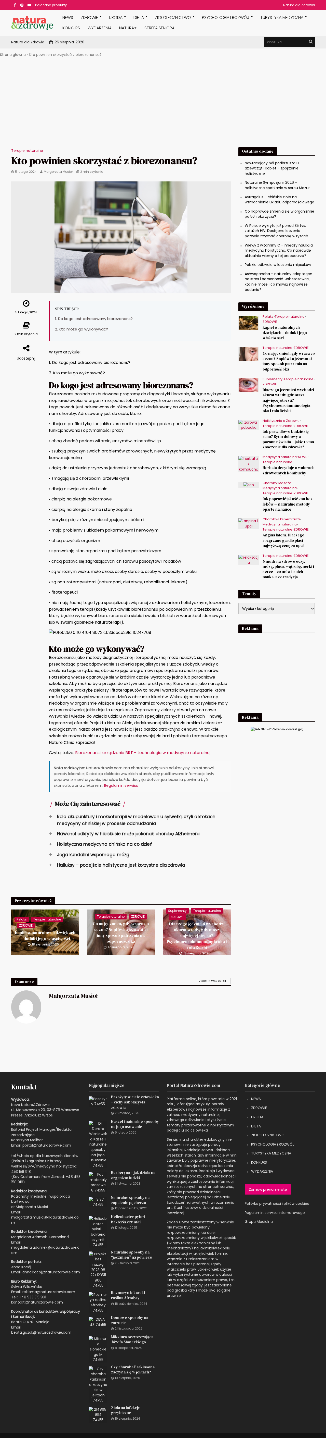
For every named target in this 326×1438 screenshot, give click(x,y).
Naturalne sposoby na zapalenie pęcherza (130, 1200)
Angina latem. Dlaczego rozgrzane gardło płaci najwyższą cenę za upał (283, 540)
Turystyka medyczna (281, 17)
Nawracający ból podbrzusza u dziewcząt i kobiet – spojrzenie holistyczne (272, 168)
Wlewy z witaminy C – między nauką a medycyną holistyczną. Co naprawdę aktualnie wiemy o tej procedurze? (279, 250)
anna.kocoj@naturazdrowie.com (51, 1272)
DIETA (138, 17)
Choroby (270, 483)
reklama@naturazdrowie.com (48, 1291)
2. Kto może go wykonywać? (81, 329)
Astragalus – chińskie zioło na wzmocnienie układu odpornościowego (279, 199)
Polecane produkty (51, 5)
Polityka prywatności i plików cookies (277, 1203)
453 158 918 (21, 1171)
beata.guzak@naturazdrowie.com (41, 1332)
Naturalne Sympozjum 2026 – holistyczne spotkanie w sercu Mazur (277, 185)
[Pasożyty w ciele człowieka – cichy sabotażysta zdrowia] (98, 1101)
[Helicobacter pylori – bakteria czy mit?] (98, 1231)
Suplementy (177, 910)
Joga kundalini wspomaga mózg (89, 854)
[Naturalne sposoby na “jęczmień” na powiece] (98, 1269)
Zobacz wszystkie (213, 981)
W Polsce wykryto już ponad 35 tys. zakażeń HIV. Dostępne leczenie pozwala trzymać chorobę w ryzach (276, 231)
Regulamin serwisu (121, 785)
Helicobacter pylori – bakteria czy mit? (129, 1219)
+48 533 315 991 (32, 1297)
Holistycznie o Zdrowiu (281, 421)
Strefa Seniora (159, 28)
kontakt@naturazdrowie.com (37, 1302)
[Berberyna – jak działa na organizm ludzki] (98, 1182)
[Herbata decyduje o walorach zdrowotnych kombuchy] (248, 463)
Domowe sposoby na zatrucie (129, 1320)
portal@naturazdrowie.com (46, 1145)
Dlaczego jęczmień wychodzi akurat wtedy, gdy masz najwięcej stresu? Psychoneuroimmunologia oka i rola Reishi (197, 935)
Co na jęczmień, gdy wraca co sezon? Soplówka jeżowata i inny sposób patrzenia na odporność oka (121, 932)
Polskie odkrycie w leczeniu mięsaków (278, 264)
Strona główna (13, 54)
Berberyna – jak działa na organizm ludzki (133, 1175)
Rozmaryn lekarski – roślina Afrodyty (129, 1295)
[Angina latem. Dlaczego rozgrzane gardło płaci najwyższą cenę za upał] (248, 523)
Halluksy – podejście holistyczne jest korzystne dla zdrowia (117, 865)
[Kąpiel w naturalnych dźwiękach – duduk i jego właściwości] (248, 322)
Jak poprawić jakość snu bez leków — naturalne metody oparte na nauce (288, 504)
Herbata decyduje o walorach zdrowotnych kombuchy (289, 470)
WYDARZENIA (100, 28)
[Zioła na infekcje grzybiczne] (98, 1414)
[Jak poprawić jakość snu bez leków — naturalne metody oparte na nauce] (248, 484)
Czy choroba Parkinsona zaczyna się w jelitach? (133, 1370)
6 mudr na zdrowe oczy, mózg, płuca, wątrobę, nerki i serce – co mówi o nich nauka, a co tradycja (288, 569)
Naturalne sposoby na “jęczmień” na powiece (131, 1255)
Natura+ (128, 28)
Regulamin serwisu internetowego (275, 1212)
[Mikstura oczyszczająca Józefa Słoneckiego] (98, 1348)
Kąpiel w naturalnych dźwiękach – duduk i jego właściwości (45, 935)
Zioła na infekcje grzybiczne (125, 1410)
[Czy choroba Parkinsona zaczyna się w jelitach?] (98, 1384)
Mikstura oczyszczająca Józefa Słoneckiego (132, 1339)
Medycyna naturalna (280, 457)
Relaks (22, 919)
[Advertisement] (163, 105)
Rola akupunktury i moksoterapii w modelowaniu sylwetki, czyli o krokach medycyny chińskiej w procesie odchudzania (132, 820)
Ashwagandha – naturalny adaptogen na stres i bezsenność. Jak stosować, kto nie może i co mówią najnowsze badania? (278, 281)
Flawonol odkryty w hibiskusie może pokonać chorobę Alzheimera (124, 833)
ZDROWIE (89, 17)
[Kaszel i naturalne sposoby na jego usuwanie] (98, 1144)
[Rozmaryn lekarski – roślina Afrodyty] (98, 1302)
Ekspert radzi (289, 519)
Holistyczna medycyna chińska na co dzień (101, 844)
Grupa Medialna (259, 1221)
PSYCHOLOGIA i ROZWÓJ (225, 17)
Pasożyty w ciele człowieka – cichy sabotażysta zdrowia (135, 1102)
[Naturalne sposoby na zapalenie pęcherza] (98, 1201)
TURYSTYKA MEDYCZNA (271, 1153)
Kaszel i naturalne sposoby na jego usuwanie (135, 1124)
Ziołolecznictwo (173, 17)
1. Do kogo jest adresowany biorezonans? (94, 318)
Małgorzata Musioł (58, 171)
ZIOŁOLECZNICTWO (267, 1135)
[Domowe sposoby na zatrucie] (98, 1321)
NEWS (67, 17)
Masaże (284, 483)
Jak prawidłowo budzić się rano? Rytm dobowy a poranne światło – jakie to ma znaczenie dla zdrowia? (288, 439)
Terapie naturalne (27, 150)
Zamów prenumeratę (268, 1189)
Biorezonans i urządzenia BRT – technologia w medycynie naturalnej (142, 753)
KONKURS (71, 28)
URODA (116, 17)
